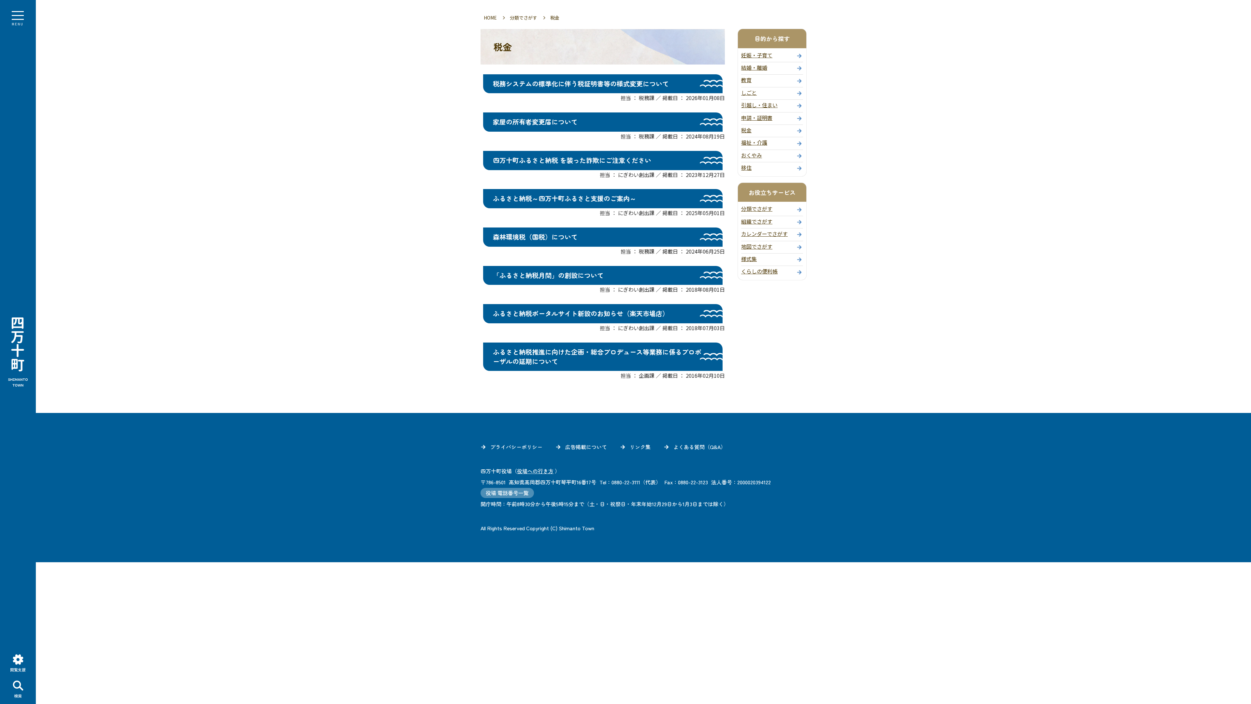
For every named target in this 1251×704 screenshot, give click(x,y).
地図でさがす (756, 246)
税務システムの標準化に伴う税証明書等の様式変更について (581, 83)
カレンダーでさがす (764, 234)
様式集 (749, 259)
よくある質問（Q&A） (699, 447)
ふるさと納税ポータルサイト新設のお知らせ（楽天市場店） (581, 313)
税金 (746, 130)
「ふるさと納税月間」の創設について (548, 275)
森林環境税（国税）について (535, 237)
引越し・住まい (759, 105)
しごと (749, 92)
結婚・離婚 (754, 67)
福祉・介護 (754, 142)
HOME (490, 17)
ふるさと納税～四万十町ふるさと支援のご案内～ (564, 198)
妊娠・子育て (756, 55)
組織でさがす (756, 221)
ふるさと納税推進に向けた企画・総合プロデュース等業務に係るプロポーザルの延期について (597, 356)
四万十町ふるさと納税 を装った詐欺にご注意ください (572, 160)
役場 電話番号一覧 (507, 493)
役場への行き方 (535, 471)
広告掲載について (586, 447)
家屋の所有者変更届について (535, 121)
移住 (746, 167)
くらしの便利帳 (759, 271)
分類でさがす (523, 17)
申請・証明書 (756, 118)
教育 (746, 80)
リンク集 (640, 447)
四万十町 (18, 352)
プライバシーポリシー (516, 447)
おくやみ (751, 155)
